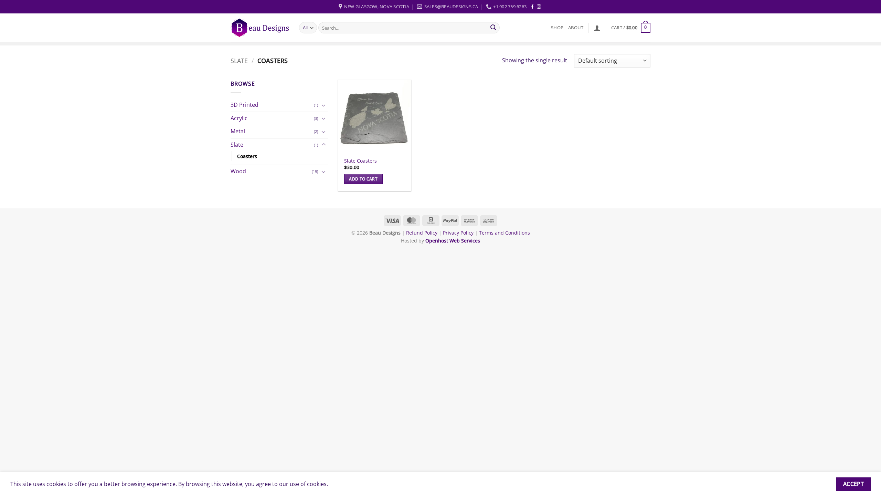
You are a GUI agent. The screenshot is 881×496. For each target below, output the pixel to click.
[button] (597, 27)
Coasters (247, 156)
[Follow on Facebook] (532, 6)
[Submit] (493, 28)
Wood (238, 171)
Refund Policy (422, 232)
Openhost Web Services (452, 240)
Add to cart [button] (363, 179)
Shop (557, 27)
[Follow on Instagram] (539, 6)
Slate (239, 60)
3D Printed (244, 104)
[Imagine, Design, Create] (260, 28)
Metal (238, 131)
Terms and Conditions (504, 232)
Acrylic (239, 118)
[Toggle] (324, 105)
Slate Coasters (360, 161)
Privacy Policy (458, 232)
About (575, 27)
